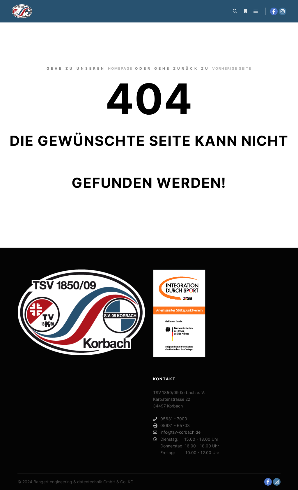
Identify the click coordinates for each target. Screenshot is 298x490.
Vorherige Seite (231, 68)
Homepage (120, 68)
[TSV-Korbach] (22, 11)
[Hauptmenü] (256, 11)
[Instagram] (282, 11)
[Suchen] (235, 11)
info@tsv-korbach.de (180, 432)
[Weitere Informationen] (245, 11)
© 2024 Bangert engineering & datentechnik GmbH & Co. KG (75, 481)
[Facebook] (274, 11)
